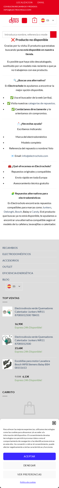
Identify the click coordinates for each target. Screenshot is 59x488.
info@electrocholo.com (35, 155)
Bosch (18, 211)
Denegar (29, 465)
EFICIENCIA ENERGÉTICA (17, 273)
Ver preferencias (29, 474)
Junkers (46, 207)
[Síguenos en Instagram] (31, 13)
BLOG (5, 279)
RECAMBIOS (10, 247)
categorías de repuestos (41, 103)
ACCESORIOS (10, 260)
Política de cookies (28, 482)
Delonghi (9, 211)
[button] (54, 423)
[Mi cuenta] (24, 20)
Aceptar (29, 456)
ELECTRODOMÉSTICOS (16, 253)
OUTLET (7, 266)
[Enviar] (53, 34)
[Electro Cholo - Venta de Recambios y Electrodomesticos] (14, 20)
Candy (35, 211)
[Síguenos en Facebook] (28, 13)
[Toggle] (55, 248)
